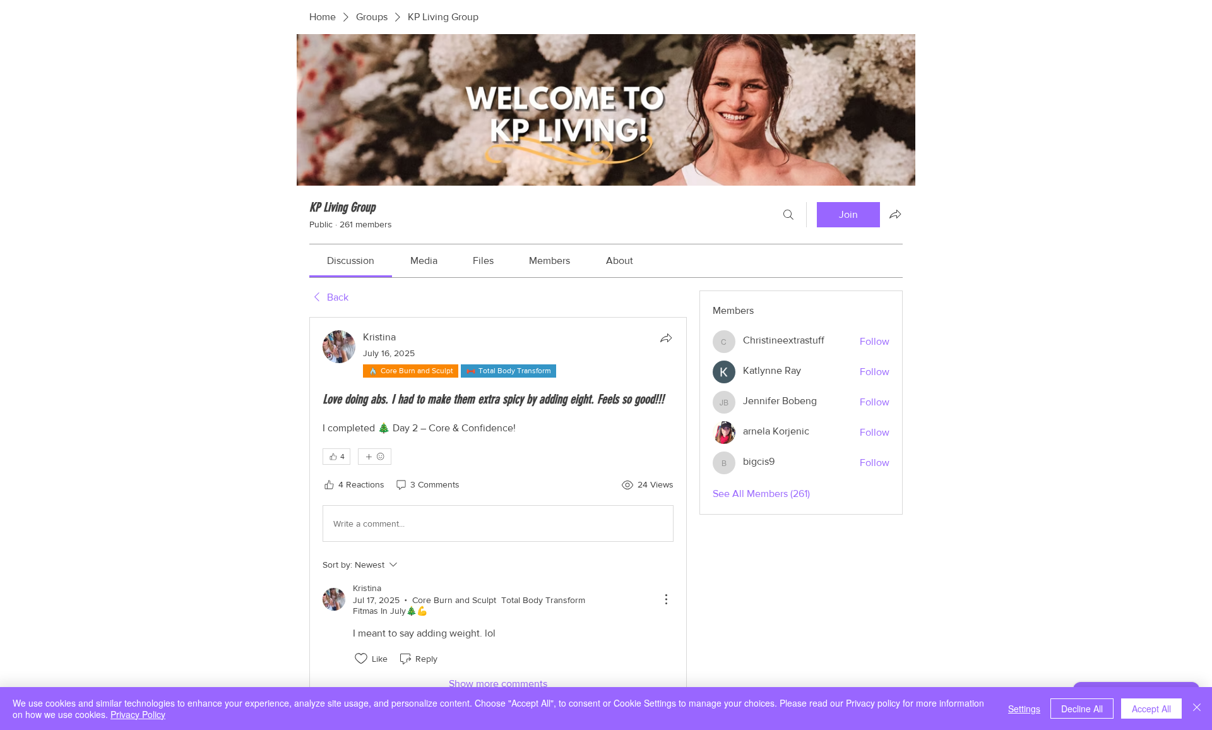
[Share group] (895, 214)
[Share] (666, 337)
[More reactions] (374, 456)
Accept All (1151, 708)
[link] (350, 260)
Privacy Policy (137, 714)
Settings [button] (1024, 708)
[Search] (788, 214)
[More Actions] (666, 599)
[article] (498, 511)
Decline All (1082, 708)
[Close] (1196, 708)
